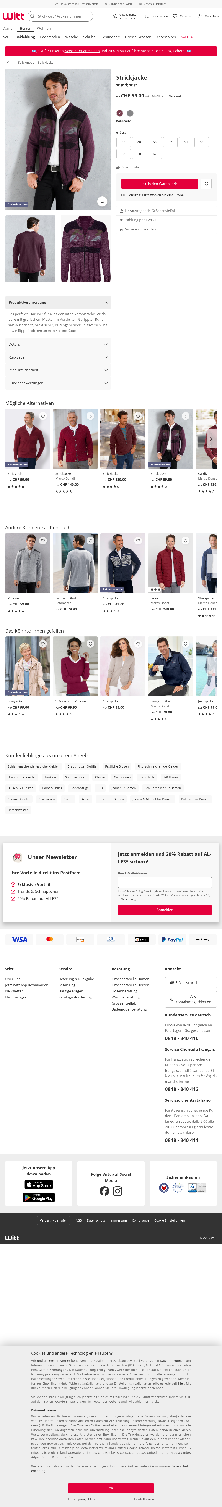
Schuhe (89, 37)
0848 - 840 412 (182, 1089)
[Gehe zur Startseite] (13, 16)
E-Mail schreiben (186, 984)
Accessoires (166, 37)
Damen (9, 28)
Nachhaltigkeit (17, 997)
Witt (9, 968)
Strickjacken (46, 62)
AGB (79, 1220)
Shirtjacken (47, 799)
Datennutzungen (172, 1361)
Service (66, 968)
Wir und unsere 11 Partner (50, 1361)
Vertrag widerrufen (54, 1220)
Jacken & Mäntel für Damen (153, 799)
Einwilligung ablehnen (84, 1499)
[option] (119, 113)
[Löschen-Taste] (88, 16)
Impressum (118, 1220)
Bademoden (50, 37)
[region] (111, 1426)
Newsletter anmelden (82, 50)
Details (14, 344)
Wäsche (71, 37)
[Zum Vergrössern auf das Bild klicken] (102, 201)
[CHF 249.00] (170, 563)
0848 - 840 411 (182, 1140)
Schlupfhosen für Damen (163, 788)
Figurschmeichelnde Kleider (157, 766)
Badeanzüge (80, 788)
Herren (26, 28)
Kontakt (173, 968)
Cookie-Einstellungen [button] (169, 1220)
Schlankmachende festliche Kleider (33, 766)
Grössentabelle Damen (130, 979)
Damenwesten (18, 810)
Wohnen (44, 28)
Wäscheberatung (126, 997)
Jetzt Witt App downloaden (26, 985)
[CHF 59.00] (27, 563)
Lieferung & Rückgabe (76, 979)
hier (181, 1383)
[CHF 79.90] (75, 563)
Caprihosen (122, 777)
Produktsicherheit (23, 370)
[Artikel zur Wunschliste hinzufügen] (206, 184)
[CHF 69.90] (75, 666)
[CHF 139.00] (122, 439)
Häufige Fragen (71, 991)
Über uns (12, 979)
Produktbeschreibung (27, 302)
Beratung (121, 968)
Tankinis (50, 777)
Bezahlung (67, 985)
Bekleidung (25, 37)
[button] (7, 62)
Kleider (100, 777)
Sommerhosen (75, 777)
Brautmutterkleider (22, 777)
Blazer (68, 799)
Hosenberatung (124, 991)
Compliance (140, 1220)
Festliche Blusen (117, 766)
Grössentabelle (132, 167)
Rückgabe (16, 357)
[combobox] (68, 16)
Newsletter (14, 991)
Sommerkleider (19, 799)
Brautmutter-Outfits (82, 766)
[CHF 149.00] (75, 439)
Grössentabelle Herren (130, 985)
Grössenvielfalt (124, 1003)
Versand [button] (175, 96)
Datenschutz (96, 1220)
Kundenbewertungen (26, 383)
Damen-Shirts (52, 788)
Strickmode (26, 62)
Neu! (6, 37)
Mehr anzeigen (130, 899)
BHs (100, 788)
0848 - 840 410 (182, 1038)
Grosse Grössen (138, 37)
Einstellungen (144, 1499)
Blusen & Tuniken (20, 788)
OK (111, 1488)
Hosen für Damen (111, 799)
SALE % (187, 37)
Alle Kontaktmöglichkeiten (193, 999)
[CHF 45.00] (122, 666)
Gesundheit (110, 37)
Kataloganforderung (75, 997)
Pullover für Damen (195, 799)
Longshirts (147, 777)
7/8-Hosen (170, 777)
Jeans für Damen (124, 788)
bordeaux (123, 121)
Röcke (85, 799)
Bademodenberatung (129, 1009)
